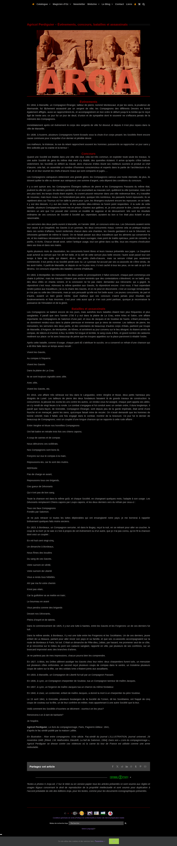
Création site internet (102, 818)
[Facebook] (112, 766)
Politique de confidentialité (85, 818)
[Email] (145, 766)
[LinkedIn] (126, 766)
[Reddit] (122, 766)
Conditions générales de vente (64, 818)
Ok (114, 841)
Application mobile (117, 818)
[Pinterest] (140, 766)
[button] (142, 4)
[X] (117, 766)
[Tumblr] (135, 766)
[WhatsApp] (131, 766)
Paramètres (99, 841)
